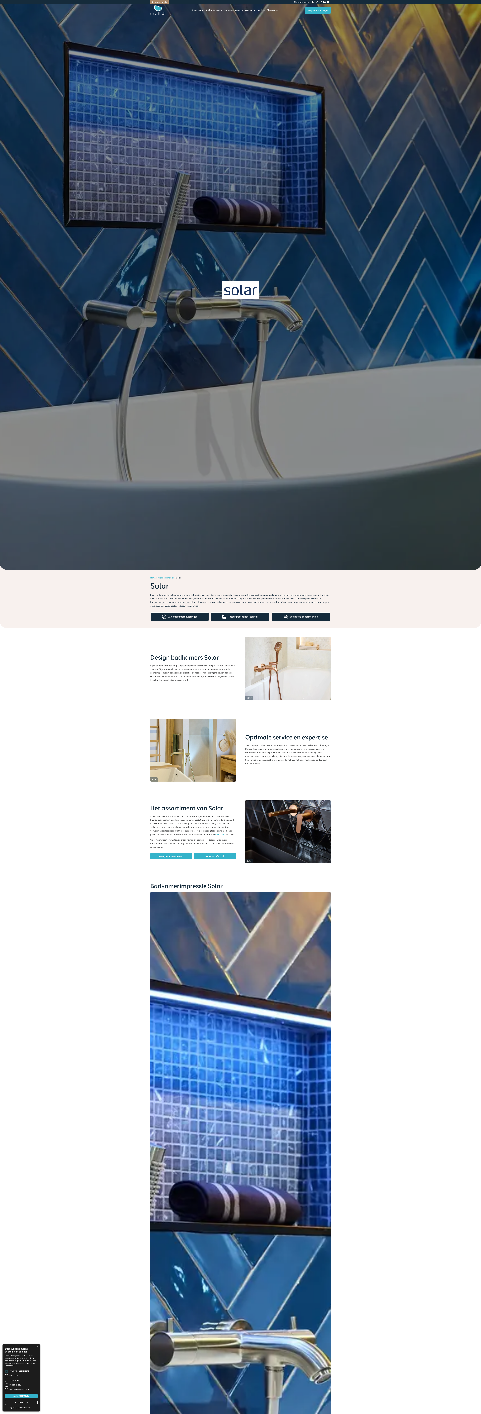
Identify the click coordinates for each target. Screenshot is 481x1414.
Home (153, 577)
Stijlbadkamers (213, 10)
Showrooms (272, 10)
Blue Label (220, 834)
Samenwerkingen (232, 10)
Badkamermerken (165, 577)
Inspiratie (196, 10)
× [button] (37, 1347)
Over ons (249, 10)
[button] (21, 1407)
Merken (261, 10)
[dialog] (21, 1377)
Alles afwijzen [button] (21, 1402)
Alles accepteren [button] (21, 1396)
